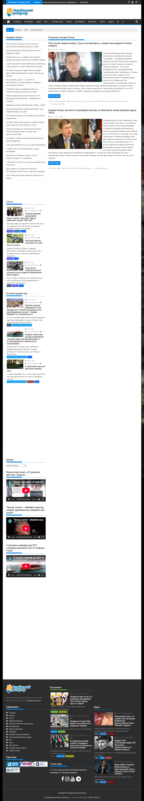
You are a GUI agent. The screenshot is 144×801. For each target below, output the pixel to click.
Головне (17, 22)
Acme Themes (94, 797)
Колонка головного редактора (22, 325)
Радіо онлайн (14, 750)
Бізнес (53, 756)
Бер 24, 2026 (30, 300)
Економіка (79, 22)
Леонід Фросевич (32, 211)
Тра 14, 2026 (120, 762)
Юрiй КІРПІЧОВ (31, 238)
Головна (11, 713)
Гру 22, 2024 (30, 361)
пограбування (117, 101)
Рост (63, 49)
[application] (26, 490)
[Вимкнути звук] (39, 499)
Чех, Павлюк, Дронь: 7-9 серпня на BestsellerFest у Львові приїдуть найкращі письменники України (23, 82)
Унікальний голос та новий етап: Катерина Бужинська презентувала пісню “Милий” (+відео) (86, 2)
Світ (46, 22)
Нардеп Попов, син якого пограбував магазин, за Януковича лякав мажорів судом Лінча (92, 111)
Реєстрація (13, 745)
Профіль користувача (17, 748)
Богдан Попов (74, 101)
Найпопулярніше (15, 721)
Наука (69, 22)
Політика (28, 22)
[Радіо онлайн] (118, 22)
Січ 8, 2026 (30, 329)
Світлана (86, 694)
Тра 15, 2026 (76, 694)
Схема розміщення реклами (19, 737)
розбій (125, 101)
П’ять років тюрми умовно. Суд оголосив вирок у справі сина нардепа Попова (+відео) (90, 44)
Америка (54, 731)
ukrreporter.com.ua (34, 700)
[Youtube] (73, 780)
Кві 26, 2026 (30, 262)
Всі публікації (13, 726)
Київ (79, 168)
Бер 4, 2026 (76, 735)
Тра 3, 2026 (30, 208)
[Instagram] (67, 780)
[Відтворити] (9, 499)
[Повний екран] (43, 499)
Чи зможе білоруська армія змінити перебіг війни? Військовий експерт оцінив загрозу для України (25, 73)
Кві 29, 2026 (30, 235)
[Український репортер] (8, 21)
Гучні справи (54, 101)
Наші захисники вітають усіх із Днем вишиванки (25, 145)
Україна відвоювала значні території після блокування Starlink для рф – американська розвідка (23, 98)
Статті (23, 231)
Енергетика (60, 756)
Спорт (102, 22)
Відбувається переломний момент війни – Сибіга (25, 105)
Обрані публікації (15, 729)
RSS (10, 740)
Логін (10, 742)
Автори (11, 715)
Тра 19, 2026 (120, 738)
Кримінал (62, 101)
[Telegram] (79, 780)
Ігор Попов (83, 101)
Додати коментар (59, 104)
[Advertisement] (97, 12)
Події (38, 22)
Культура (92, 22)
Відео (111, 22)
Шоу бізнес (111, 734)
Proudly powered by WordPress (57, 797)
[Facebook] (63, 780)
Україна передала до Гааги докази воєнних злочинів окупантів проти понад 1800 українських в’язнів (23, 131)
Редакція (12, 731)
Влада (102, 758)
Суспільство (57, 22)
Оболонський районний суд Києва (99, 101)
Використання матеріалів (18, 734)
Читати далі (54, 96)
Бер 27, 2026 (76, 716)
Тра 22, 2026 (120, 713)
